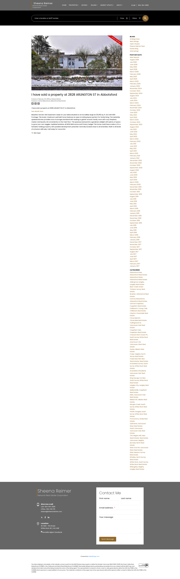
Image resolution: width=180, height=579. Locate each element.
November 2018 (135, 218)
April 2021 (133, 151)
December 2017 (135, 242)
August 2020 (134, 170)
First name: (104, 498)
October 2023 (135, 110)
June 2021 (133, 146)
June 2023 (133, 112)
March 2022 (134, 139)
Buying (84, 5)
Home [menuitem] (64, 5)
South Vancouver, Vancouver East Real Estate (137, 430)
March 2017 (134, 261)
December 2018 (135, 216)
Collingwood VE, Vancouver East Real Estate (137, 325)
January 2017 (134, 266)
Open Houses (135, 44)
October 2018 (135, 220)
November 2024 (136, 88)
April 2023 (133, 117)
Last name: (126, 498)
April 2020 (133, 180)
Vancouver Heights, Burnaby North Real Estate (137, 442)
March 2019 (134, 208)
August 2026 (134, 60)
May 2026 (133, 67)
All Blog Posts (135, 39)
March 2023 (134, 120)
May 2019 (133, 204)
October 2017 (135, 247)
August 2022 (134, 127)
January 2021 (134, 158)
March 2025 (134, 81)
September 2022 (136, 124)
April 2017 (133, 259)
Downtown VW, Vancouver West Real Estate (138, 344)
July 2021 (133, 144)
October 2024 (135, 91)
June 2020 (133, 175)
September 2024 (136, 93)
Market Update (106, 5)
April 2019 (133, 206)
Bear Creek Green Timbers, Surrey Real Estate (137, 289)
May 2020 (133, 177)
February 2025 (135, 84)
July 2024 (133, 98)
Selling (93, 5)
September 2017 (136, 249)
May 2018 (133, 230)
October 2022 (135, 122)
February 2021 (135, 156)
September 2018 (136, 223)
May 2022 (133, 134)
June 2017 (133, 256)
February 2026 (135, 74)
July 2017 (133, 254)
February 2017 (135, 264)
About (119, 5)
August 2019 (134, 196)
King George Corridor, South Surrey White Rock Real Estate (139, 380)
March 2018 (134, 235)
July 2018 (133, 225)
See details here (37, 111)
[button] (42, 517)
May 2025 (133, 76)
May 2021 (133, 148)
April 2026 (133, 69)
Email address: (106, 507)
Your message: (106, 517)
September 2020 (136, 168)
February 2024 (135, 105)
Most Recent (134, 57)
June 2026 (133, 64)
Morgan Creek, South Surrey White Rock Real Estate (138, 406)
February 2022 (135, 141)
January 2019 (134, 213)
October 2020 (135, 165)
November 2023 (136, 108)
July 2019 (133, 199)
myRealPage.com (93, 556)
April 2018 (133, 232)
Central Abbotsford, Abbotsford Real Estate (52, 101)
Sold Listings (134, 51)
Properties (73, 5)
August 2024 (134, 96)
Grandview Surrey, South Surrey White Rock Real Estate (139, 365)
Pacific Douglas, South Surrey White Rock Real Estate (138, 414)
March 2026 (134, 72)
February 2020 (135, 184)
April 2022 (133, 136)
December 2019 (135, 187)
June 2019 (133, 201)
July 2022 (133, 129)
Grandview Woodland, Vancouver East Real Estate (138, 373)
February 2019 (135, 211)
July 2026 (133, 62)
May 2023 (133, 115)
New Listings (134, 41)
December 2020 (136, 160)
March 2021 (134, 153)
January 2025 (135, 86)
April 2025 (133, 79)
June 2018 (133, 228)
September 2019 (136, 194)
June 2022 (133, 132)
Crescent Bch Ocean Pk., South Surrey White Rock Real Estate (139, 337)
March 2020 (134, 182)
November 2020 (136, 163)
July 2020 (133, 172)
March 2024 (134, 103)
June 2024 (133, 100)
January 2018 (134, 240)
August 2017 (134, 252)
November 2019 (135, 189)
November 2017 (135, 244)
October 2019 (135, 192)
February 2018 (135, 237)
